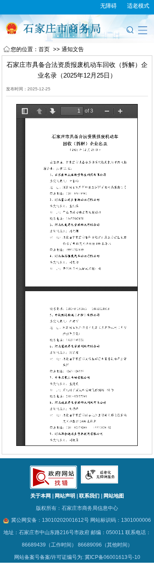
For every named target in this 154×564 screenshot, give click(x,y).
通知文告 (73, 49)
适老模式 (138, 5)
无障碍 (108, 5)
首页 (44, 49)
